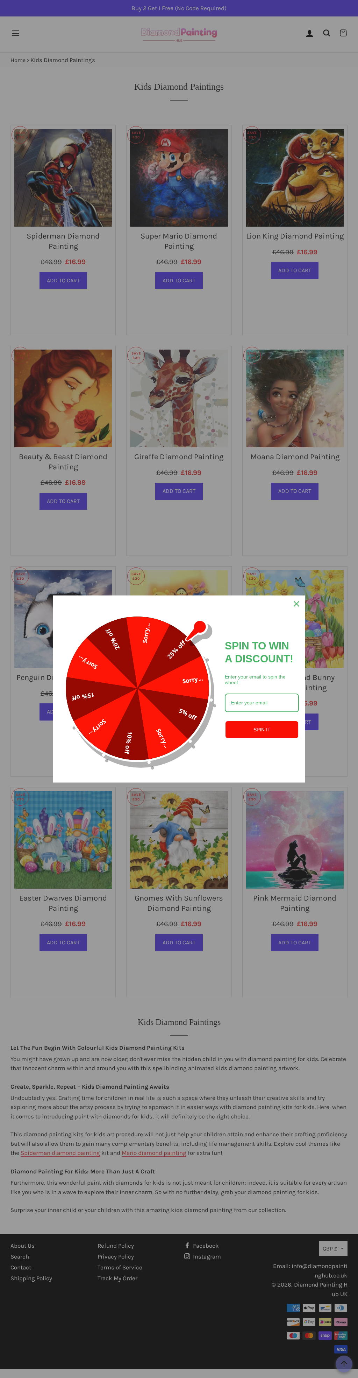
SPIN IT (262, 729)
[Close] (296, 603)
